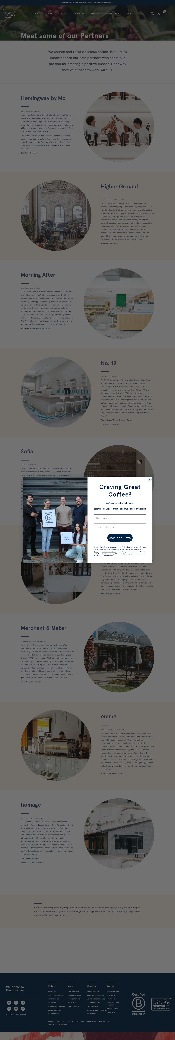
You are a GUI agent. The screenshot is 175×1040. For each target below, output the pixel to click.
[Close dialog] (149, 479)
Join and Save (120, 538)
